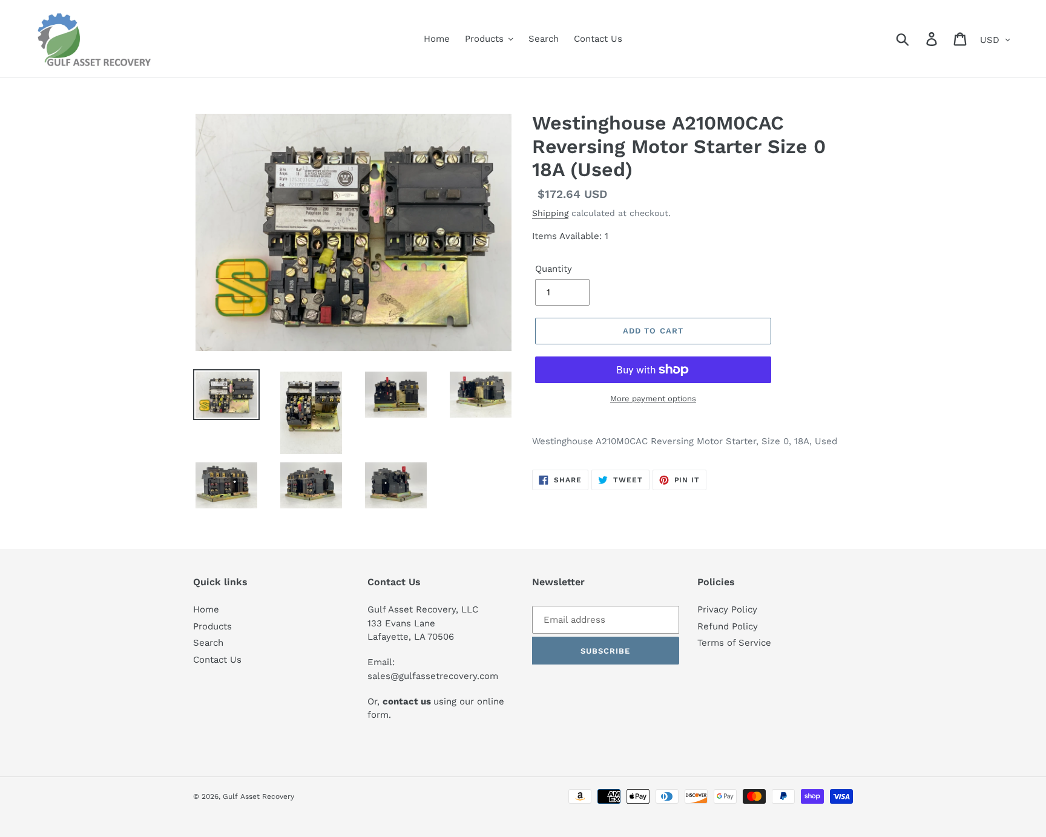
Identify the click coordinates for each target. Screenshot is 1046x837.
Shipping (550, 213)
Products (212, 626)
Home (206, 609)
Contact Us (217, 659)
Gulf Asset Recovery (258, 796)
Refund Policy (727, 626)
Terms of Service (734, 642)
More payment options (653, 398)
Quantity (553, 268)
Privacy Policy (727, 609)
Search (208, 642)
